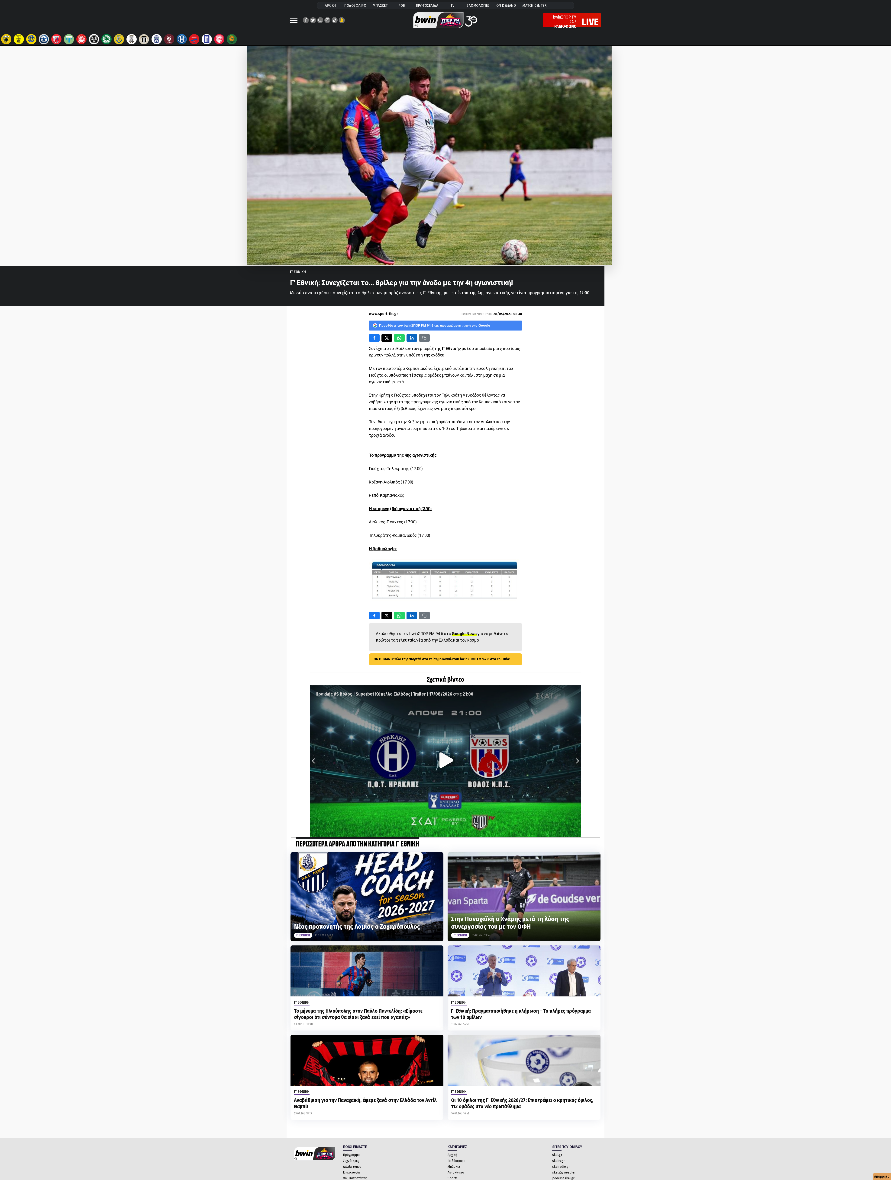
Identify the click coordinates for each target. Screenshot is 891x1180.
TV (452, 5)
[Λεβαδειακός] (69, 39)
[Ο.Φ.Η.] (94, 39)
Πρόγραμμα (351, 1155)
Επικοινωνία (351, 1172)
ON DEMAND (506, 5)
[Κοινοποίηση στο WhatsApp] (399, 338)
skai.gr (557, 1155)
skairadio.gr (561, 1166)
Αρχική (452, 1155)
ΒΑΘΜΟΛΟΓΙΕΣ (478, 5)
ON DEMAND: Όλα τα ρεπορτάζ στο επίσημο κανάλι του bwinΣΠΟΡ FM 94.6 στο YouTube (442, 659)
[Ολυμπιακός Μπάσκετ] (219, 39)
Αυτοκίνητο (456, 1172)
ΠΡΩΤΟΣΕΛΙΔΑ (427, 5)
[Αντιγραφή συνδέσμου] (424, 338)
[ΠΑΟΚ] (131, 39)
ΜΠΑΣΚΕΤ (380, 5)
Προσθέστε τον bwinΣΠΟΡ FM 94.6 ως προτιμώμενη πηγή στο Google (434, 325)
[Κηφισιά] (157, 39)
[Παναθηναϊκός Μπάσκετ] (232, 39)
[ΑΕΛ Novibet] (169, 39)
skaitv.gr (558, 1161)
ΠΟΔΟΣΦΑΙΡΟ (355, 5)
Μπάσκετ (454, 1166)
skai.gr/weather (564, 1172)
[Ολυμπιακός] (81, 39)
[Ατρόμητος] (44, 39)
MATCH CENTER (534, 5)
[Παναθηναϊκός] (106, 39)
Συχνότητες (351, 1161)
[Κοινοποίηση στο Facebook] (374, 338)
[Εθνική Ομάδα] (207, 39)
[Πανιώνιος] (194, 39)
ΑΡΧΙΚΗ (330, 5)
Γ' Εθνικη (298, 271)
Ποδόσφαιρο (456, 1161)
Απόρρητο (882, 1176)
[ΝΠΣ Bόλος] (56, 39)
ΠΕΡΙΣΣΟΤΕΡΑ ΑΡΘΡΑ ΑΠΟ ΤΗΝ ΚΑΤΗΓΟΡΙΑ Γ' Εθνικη (357, 844)
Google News (464, 633)
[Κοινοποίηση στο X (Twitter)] (386, 338)
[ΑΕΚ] (6, 39)
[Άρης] (19, 39)
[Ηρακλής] (182, 39)
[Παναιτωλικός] (119, 39)
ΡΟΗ (402, 5)
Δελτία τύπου (352, 1166)
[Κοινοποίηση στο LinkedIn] (412, 338)
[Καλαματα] (144, 39)
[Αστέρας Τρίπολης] (31, 39)
